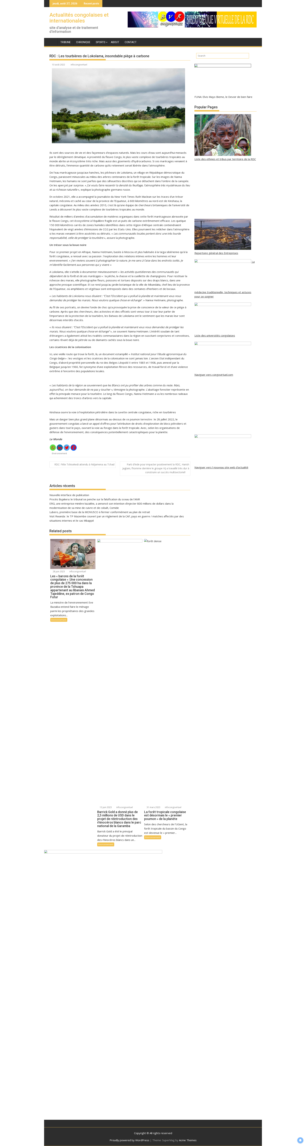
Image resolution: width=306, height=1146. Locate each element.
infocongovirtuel (79, 64)
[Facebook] (73, 447)
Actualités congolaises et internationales (79, 18)
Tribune (65, 42)
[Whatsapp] (53, 447)
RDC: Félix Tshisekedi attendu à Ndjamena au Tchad (84, 464)
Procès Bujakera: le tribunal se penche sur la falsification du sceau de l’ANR (94, 499)
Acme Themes (188, 1140)
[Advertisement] (225, 190)
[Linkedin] (60, 447)
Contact (131, 42)
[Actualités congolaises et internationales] (53, 41)
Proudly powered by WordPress (129, 1140)
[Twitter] (67, 447)
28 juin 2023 (58, 571)
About (115, 42)
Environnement (59, 453)
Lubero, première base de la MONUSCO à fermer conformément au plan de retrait (99, 512)
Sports (100, 42)
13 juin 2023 (105, 807)
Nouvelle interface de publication (69, 495)
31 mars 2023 (153, 807)
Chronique (83, 42)
